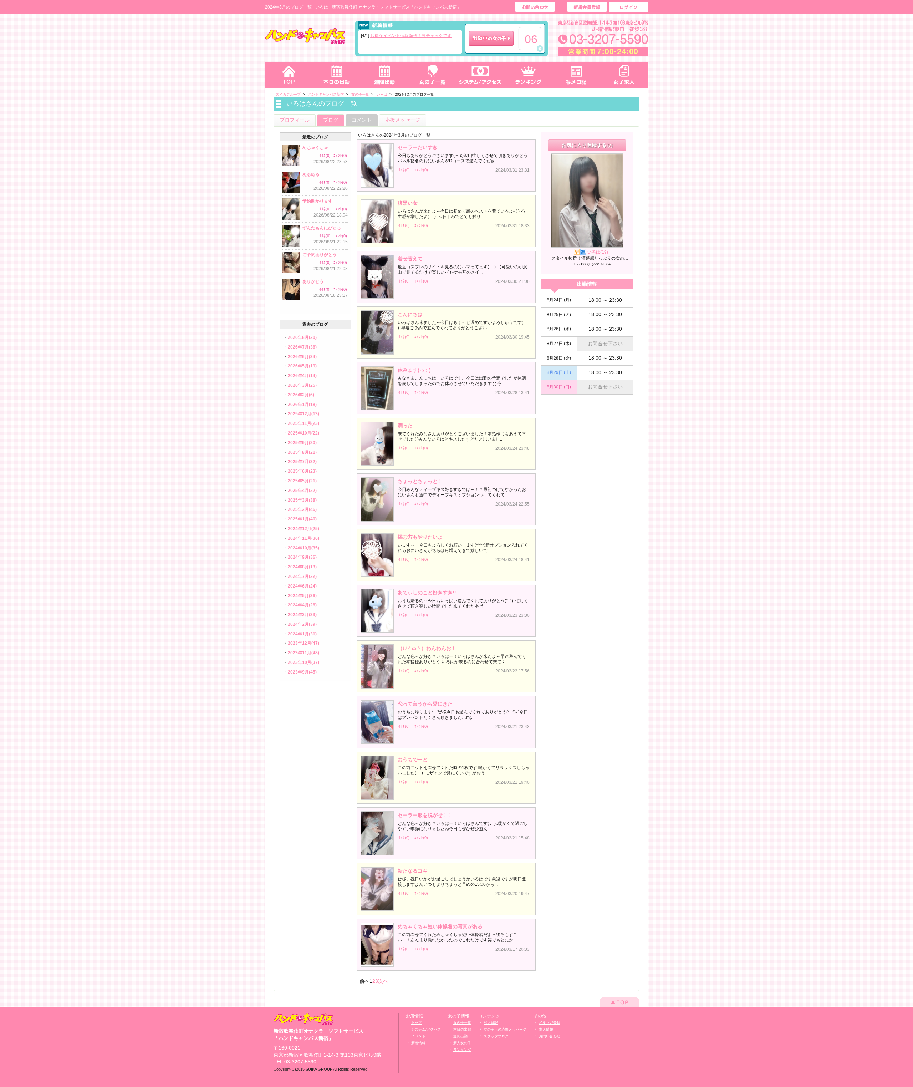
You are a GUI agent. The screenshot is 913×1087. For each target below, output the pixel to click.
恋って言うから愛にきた (425, 704)
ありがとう (313, 281)
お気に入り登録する (587, 145)
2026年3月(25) (302, 385)
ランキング (528, 75)
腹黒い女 (408, 203)
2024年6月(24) (302, 586)
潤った (405, 425)
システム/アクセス (426, 1029)
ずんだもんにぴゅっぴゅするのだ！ (325, 227)
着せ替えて (410, 258)
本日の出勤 (337, 75)
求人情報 (546, 1029)
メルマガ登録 (549, 1023)
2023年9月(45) (302, 672)
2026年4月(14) (302, 375)
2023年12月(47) (303, 643)
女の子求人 (624, 75)
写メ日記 (576, 75)
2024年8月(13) (302, 566)
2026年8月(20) (302, 337)
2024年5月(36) (302, 595)
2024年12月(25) (303, 528)
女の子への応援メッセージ (505, 1029)
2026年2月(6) (301, 394)
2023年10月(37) (303, 662)
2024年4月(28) (302, 605)
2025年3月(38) (302, 500)
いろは (597, 252)
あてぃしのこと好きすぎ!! (427, 592)
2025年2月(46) (302, 509)
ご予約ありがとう (319, 254)
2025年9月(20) (302, 442)
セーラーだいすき (418, 147)
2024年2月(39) (302, 624)
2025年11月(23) (303, 423)
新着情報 (418, 1043)
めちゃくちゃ (315, 147)
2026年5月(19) (302, 366)
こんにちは (410, 314)
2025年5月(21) (302, 480)
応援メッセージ (402, 120)
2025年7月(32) (302, 461)
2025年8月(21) (302, 452)
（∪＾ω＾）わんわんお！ (427, 648)
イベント (418, 1036)
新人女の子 (462, 1043)
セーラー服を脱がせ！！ (425, 815)
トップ (289, 75)
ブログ (330, 120)
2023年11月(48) (303, 652)
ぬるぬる (311, 174)
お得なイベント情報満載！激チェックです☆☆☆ (417, 35)
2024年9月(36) (302, 557)
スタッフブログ (496, 1036)
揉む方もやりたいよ (420, 537)
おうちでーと (413, 759)
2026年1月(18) (302, 404)
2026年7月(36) (302, 347)
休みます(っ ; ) (414, 370)
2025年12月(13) (303, 413)
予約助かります (317, 201)
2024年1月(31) (302, 633)
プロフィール (295, 120)
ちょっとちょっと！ (420, 481)
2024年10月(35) (303, 547)
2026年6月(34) (302, 356)
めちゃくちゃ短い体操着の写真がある (440, 926)
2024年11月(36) (303, 538)
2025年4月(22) (302, 490)
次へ (383, 981)
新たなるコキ (413, 871)
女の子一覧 (432, 75)
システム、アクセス (480, 75)
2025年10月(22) (303, 433)
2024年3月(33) (302, 614)
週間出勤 (384, 75)
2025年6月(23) (302, 471)
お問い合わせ (549, 1036)
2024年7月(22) (302, 576)
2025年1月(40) (302, 519)
